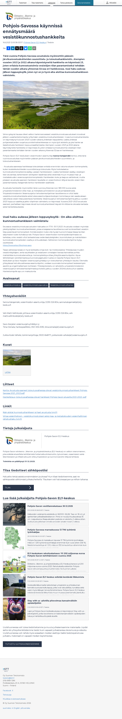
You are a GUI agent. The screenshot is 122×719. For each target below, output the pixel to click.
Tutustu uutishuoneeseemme (22, 644)
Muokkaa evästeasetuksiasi (14, 699)
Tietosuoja (7, 695)
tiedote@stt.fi (8, 678)
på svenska (25, 708)
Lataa (7, 372)
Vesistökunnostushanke (61, 285)
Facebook (7, 691)
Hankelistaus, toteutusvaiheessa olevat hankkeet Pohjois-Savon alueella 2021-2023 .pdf (44, 397)
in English (16, 708)
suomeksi (7, 708)
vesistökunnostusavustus (35, 285)
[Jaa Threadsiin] (21, 48)
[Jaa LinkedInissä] (13, 48)
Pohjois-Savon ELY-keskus (35, 42)
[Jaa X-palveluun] (17, 48)
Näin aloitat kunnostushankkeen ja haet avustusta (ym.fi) (30, 412)
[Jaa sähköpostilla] (34, 48)
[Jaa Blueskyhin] (26, 48)
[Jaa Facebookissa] (8, 48)
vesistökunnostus (12, 285)
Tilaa (7, 487)
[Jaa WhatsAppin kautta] (30, 48)
